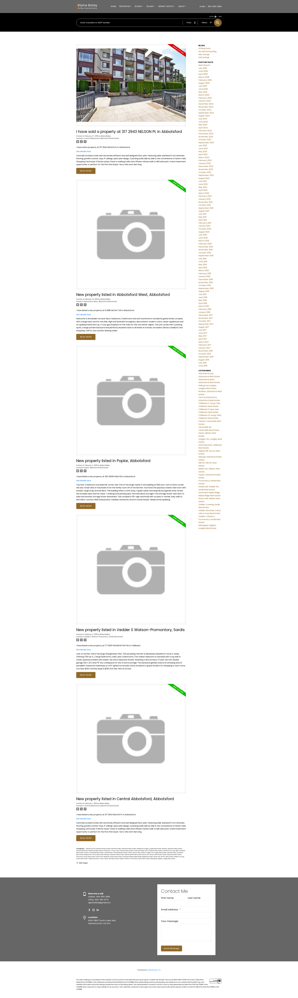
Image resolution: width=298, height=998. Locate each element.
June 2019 (202, 261)
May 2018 (202, 300)
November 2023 (205, 136)
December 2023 (205, 133)
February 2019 (204, 273)
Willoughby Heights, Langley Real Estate (162, 859)
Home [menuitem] (113, 6)
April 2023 (202, 154)
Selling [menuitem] (149, 6)
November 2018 (205, 282)
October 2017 (204, 321)
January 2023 (204, 163)
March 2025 (203, 95)
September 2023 (206, 142)
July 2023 (202, 145)
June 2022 (203, 184)
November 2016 (205, 350)
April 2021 (202, 220)
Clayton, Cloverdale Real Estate (94, 852)
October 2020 (204, 229)
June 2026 (203, 71)
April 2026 (203, 74)
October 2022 (204, 172)
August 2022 (204, 178)
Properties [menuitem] (124, 6)
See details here (83, 151)
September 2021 (205, 208)
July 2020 (202, 234)
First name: (167, 898)
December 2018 (205, 279)
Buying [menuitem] (138, 6)
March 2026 (203, 77)
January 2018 (204, 312)
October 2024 (204, 109)
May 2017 (202, 336)
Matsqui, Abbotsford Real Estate (114, 854)
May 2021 (202, 217)
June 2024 (203, 121)
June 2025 (203, 89)
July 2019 (202, 258)
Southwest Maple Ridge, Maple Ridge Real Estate (137, 857)
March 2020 (203, 240)
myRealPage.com (154, 970)
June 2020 (203, 237)
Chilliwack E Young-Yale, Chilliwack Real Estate (118, 851)
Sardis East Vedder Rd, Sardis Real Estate (109, 857)
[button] (89, 910)
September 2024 (206, 112)
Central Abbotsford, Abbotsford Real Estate (101, 138)
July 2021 (202, 214)
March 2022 (203, 193)
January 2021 (204, 226)
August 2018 (203, 291)
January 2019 (204, 276)
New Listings (203, 54)
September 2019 (205, 255)
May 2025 (202, 92)
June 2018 (202, 297)
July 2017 (202, 330)
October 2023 (204, 139)
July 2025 (202, 86)
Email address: (170, 909)
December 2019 (205, 246)
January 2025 (204, 101)
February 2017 (204, 345)
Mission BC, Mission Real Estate (152, 854)
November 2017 (205, 318)
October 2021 (204, 205)
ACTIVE (211, 16)
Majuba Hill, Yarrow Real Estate (94, 854)
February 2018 (204, 309)
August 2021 (203, 211)
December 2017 (205, 315)
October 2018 (204, 285)
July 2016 (202, 362)
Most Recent (204, 65)
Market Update (165, 6)
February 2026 (205, 80)
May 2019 (202, 264)
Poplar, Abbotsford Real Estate (96, 468)
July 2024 (202, 118)
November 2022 (205, 169)
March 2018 (203, 306)
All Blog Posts (204, 48)
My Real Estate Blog (207, 51)
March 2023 (203, 157)
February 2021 (204, 223)
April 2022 (202, 190)
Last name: (194, 898)
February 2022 (205, 196)
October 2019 (204, 252)
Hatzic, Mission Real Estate (136, 852)
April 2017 (202, 339)
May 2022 (202, 187)
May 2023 (202, 151)
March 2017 (203, 342)
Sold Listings (203, 57)
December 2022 (205, 166)
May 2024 (202, 124)
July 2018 (202, 294)
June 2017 (202, 333)
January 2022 (204, 199)
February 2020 (205, 243)
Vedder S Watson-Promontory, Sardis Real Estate (103, 637)
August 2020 (204, 232)
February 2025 (205, 98)
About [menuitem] (181, 6)
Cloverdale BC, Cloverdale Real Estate (116, 852)
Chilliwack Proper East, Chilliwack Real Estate (148, 851)
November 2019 (205, 249)
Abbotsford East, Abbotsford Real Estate (98, 849)
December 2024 (205, 104)
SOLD (220, 16)
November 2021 (205, 202)
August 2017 (203, 327)
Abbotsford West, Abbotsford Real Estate (100, 301)
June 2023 (203, 148)
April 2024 (203, 127)
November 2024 (205, 107)
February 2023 (205, 160)
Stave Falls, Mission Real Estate (163, 857)
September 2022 (206, 175)
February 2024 (205, 130)
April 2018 (202, 303)
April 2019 (202, 267)
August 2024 (204, 115)
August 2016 (203, 359)
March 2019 (203, 270)
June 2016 (202, 365)
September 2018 (205, 288)
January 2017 (204, 348)
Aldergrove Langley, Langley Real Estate (149, 849)
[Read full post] (131, 86)
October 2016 (204, 354)
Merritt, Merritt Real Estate (133, 854)
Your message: (170, 921)
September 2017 (205, 324)
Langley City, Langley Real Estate (156, 852)
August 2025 (204, 83)
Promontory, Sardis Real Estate (85, 857)
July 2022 (202, 181)
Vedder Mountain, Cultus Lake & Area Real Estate (103, 859)
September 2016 (205, 356)
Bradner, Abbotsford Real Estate (172, 849)
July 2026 (202, 68)
